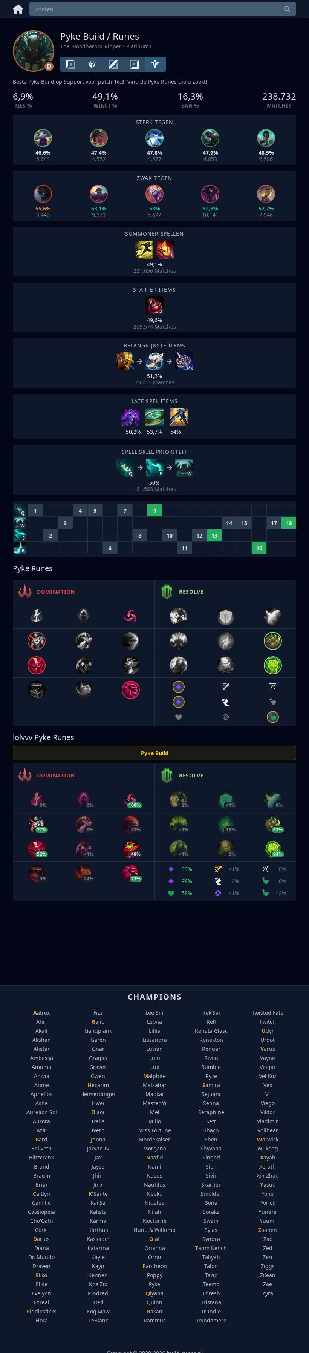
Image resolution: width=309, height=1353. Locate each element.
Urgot (267, 1039)
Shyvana (211, 1148)
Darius (41, 1238)
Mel (154, 1112)
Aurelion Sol (41, 1112)
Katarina (98, 1248)
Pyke (154, 1284)
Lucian (154, 1048)
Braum (41, 1175)
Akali (41, 1030)
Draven (41, 1266)
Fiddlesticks (42, 1311)
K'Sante (98, 1193)
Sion (211, 1166)
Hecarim (98, 1085)
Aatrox (41, 1012)
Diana (41, 1248)
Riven (211, 1057)
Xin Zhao (267, 1175)
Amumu (42, 1066)
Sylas (211, 1229)
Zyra (267, 1293)
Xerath (267, 1166)
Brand (41, 1166)
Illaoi (98, 1112)
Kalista (98, 1211)
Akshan (41, 1039)
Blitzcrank (41, 1157)
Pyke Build (154, 753)
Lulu (154, 1057)
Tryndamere (211, 1320)
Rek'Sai (211, 1012)
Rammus (155, 1320)
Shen (211, 1139)
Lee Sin (154, 1012)
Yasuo (267, 1184)
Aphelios (41, 1094)
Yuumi (268, 1220)
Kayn (98, 1266)
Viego (268, 1103)
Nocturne (155, 1220)
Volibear (267, 1130)
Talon (211, 1266)
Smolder (211, 1193)
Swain (211, 1220)
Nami (154, 1166)
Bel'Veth (41, 1148)
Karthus (98, 1229)
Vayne (267, 1057)
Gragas (98, 1057)
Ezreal (41, 1302)
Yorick (267, 1202)
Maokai (154, 1094)
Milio (154, 1121)
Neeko (154, 1193)
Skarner (211, 1184)
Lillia (155, 1030)
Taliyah (211, 1257)
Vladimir (267, 1121)
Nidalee (154, 1202)
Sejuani (211, 1094)
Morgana (154, 1148)
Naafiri (154, 1157)
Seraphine (211, 1112)
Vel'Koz (268, 1076)
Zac (267, 1238)
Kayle (98, 1257)
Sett (211, 1121)
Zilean (267, 1275)
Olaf (154, 1238)
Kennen (98, 1275)
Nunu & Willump (154, 1229)
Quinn (154, 1302)
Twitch (267, 1021)
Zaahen (267, 1229)
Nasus (154, 1175)
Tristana (211, 1302)
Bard (41, 1139)
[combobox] (162, 9)
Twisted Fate (267, 1012)
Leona (154, 1021)
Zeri (267, 1257)
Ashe (41, 1103)
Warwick (267, 1139)
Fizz (98, 1012)
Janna (98, 1139)
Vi (267, 1094)
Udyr (268, 1030)
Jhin (98, 1175)
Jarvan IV (98, 1148)
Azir (41, 1130)
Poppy (154, 1275)
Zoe (267, 1284)
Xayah (267, 1157)
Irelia (98, 1121)
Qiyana (155, 1293)
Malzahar (155, 1085)
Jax (98, 1157)
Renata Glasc (211, 1030)
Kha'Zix (98, 1284)
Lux (154, 1066)
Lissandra (154, 1039)
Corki (41, 1229)
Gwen (98, 1076)
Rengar (211, 1048)
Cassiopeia (41, 1211)
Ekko (41, 1275)
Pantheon (154, 1266)
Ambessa (41, 1057)
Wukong (267, 1148)
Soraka (211, 1211)
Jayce (98, 1166)
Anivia (41, 1076)
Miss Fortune (154, 1130)
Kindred (98, 1293)
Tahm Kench (211, 1248)
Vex (267, 1085)
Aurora (41, 1121)
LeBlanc (98, 1320)
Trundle (211, 1311)
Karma (98, 1220)
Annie (41, 1085)
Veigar (268, 1066)
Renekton (211, 1039)
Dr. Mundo (41, 1257)
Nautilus (154, 1184)
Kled (98, 1302)
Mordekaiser (154, 1139)
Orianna (154, 1248)
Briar (41, 1184)
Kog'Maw (98, 1311)
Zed (267, 1248)
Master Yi (155, 1103)
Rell (211, 1021)
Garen (98, 1039)
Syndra (211, 1238)
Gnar (98, 1048)
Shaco (211, 1130)
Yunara (268, 1211)
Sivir (211, 1175)
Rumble (211, 1066)
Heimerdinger (98, 1094)
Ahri (41, 1021)
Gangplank (98, 1030)
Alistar (42, 1048)
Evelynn (41, 1293)
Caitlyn (41, 1193)
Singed (211, 1157)
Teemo (211, 1284)
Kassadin (98, 1238)
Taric (211, 1275)
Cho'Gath (41, 1220)
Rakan (154, 1311)
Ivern (98, 1130)
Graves (98, 1066)
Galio (98, 1021)
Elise (41, 1284)
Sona (211, 1202)
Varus (267, 1048)
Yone (268, 1193)
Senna (211, 1103)
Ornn (154, 1257)
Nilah (154, 1211)
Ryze (211, 1076)
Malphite (154, 1076)
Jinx (97, 1184)
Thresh (211, 1293)
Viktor (267, 1112)
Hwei (98, 1103)
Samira (211, 1085)
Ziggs (268, 1266)
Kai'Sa (98, 1202)
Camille (41, 1202)
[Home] (18, 7)
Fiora (41, 1320)
